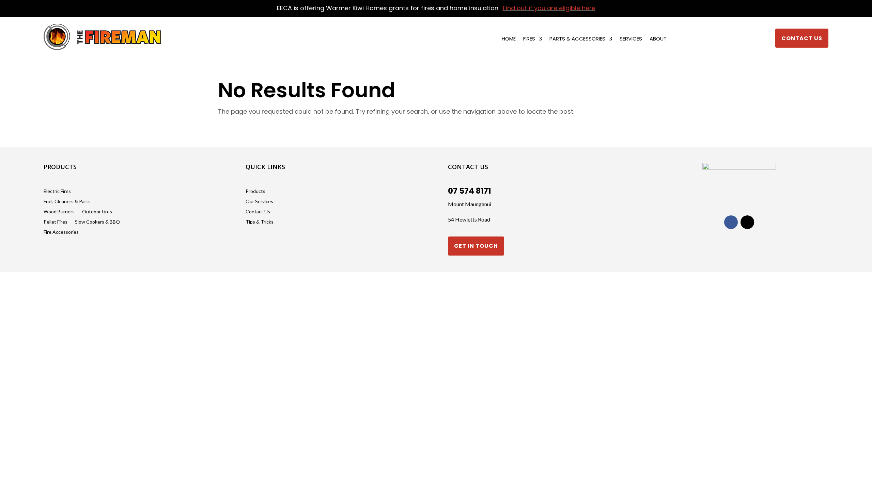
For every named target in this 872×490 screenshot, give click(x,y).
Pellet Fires (55, 222)
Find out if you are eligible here (549, 8)
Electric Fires (57, 191)
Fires (529, 39)
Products (255, 191)
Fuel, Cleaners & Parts (67, 201)
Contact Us (801, 38)
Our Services (259, 201)
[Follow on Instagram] (747, 222)
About (658, 39)
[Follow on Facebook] (731, 222)
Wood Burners (59, 211)
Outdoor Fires (97, 211)
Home (509, 39)
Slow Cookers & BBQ (97, 222)
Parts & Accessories (577, 39)
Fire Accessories (61, 232)
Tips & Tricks (260, 222)
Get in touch (476, 246)
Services (631, 39)
